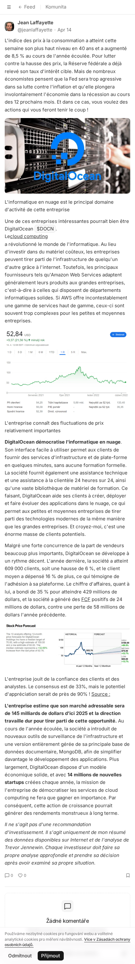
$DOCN (45, 229)
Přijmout (50, 956)
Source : (100, 694)
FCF (85, 599)
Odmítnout (20, 956)
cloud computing (29, 236)
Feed (29, 7)
